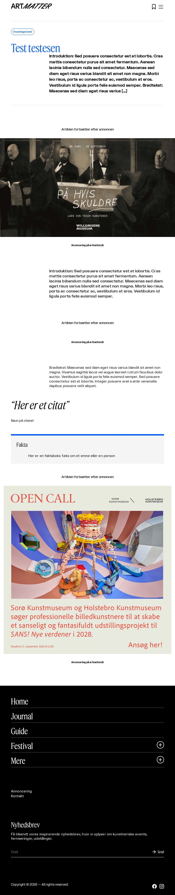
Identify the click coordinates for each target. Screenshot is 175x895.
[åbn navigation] (161, 7)
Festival (22, 745)
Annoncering (21, 791)
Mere (18, 760)
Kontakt (17, 796)
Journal (22, 716)
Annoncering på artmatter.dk (87, 245)
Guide (19, 731)
